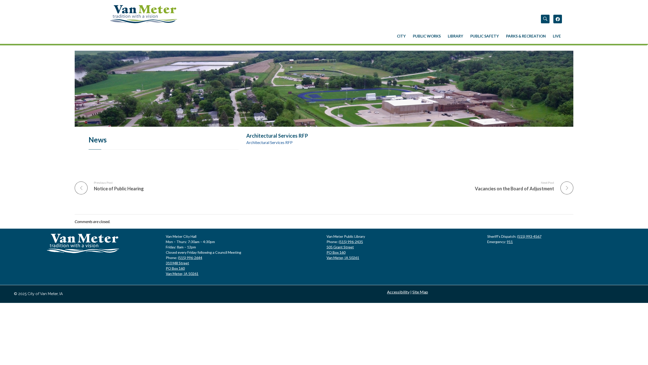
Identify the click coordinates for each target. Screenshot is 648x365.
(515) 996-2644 (190, 258)
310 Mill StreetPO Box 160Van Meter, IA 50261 (182, 268)
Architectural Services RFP (269, 142)
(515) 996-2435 (351, 242)
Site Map (420, 291)
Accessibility (398, 291)
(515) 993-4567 (529, 236)
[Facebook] (557, 19)
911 (510, 242)
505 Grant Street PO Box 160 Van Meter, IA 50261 (343, 252)
